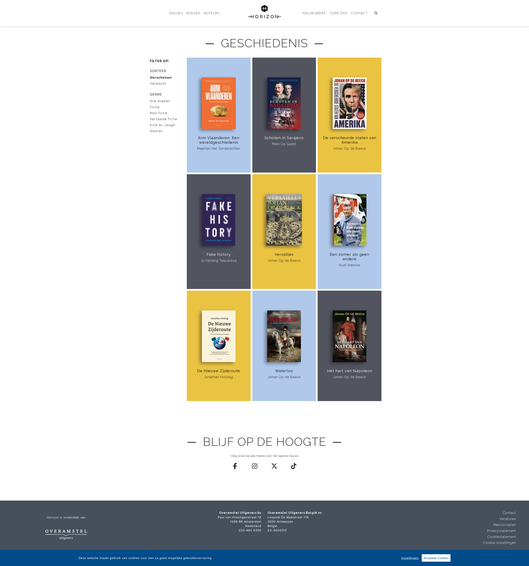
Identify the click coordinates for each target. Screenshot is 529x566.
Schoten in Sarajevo (284, 138)
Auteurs (212, 13)
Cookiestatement (501, 537)
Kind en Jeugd (162, 125)
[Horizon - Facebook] (235, 466)
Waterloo (284, 371)
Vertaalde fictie (163, 119)
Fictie (155, 107)
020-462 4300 (250, 530)
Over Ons (339, 13)
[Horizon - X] (274, 466)
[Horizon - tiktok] (294, 466)
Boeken (193, 13)
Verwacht (158, 83)
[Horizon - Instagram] (255, 466)
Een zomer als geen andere (349, 256)
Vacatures (507, 519)
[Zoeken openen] (376, 13)
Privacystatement (501, 531)
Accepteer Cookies (436, 558)
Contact (359, 13)
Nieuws (176, 13)
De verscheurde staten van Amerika (349, 140)
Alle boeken (160, 101)
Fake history (219, 254)
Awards (156, 131)
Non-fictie (158, 113)
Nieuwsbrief (314, 13)
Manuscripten (504, 525)
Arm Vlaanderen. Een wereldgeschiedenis (218, 140)
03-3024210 (277, 530)
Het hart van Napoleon (349, 371)
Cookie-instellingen (499, 543)
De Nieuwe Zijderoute (218, 371)
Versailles (284, 254)
